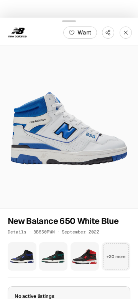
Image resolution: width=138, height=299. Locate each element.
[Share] (108, 32)
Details (17, 231)
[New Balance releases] (18, 32)
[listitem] (22, 256)
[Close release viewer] (126, 32)
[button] (69, 126)
